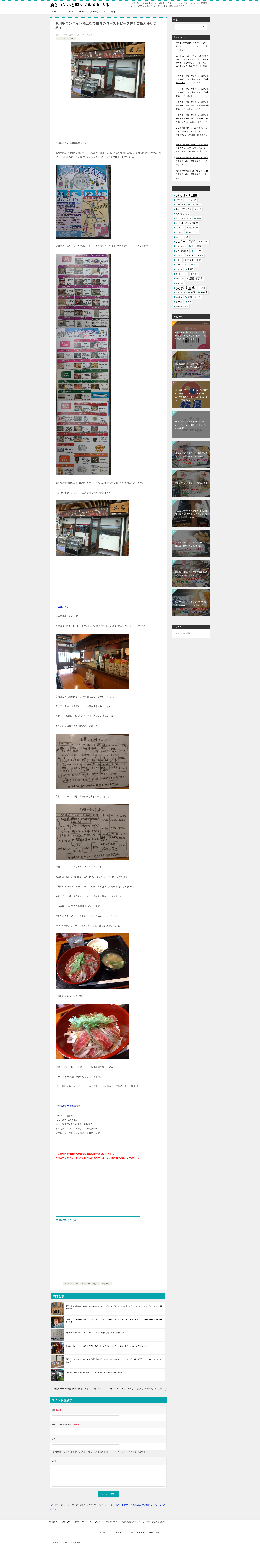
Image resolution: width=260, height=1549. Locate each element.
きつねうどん (191, 200)
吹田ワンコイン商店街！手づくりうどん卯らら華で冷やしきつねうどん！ (137, 1389)
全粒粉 (190, 269)
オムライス (179, 227)
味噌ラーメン (181, 274)
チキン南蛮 (196, 246)
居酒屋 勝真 (68, 1106)
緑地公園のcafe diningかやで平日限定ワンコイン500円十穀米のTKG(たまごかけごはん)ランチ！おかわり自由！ (80, 1389)
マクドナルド (194, 260)
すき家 (199, 209)
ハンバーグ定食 (196, 255)
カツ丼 (179, 232)
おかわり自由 (187, 195)
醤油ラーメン (182, 306)
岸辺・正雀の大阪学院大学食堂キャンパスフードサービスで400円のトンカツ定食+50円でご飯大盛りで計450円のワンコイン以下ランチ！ (114, 1307)
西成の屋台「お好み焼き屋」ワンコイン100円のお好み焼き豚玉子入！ (191, 365)
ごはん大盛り (180, 204)
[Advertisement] (108, 121)
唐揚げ (195, 274)
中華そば (179, 269)
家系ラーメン (180, 292)
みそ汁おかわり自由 (187, 223)
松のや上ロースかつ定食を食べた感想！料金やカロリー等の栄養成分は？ (191, 603)
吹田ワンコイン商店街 (90, 1284)
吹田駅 (72, 39)
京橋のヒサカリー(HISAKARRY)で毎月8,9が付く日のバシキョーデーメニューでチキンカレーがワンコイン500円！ (109, 1346)
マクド (178, 260)
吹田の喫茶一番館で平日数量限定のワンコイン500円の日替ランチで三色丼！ (95, 1373)
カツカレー (193, 228)
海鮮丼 (204, 292)
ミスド (196, 264)
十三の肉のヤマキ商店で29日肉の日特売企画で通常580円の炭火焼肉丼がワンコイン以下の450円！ (191, 514)
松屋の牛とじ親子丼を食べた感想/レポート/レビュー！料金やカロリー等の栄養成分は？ (192, 79)
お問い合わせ (109, 12)
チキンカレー (181, 246)
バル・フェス (61, 39)
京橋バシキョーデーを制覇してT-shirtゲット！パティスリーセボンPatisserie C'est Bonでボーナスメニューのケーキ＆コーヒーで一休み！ (114, 1321)
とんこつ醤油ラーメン (183, 218)
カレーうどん (193, 232)
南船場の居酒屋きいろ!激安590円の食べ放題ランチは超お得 (191, 574)
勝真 (60, 606)
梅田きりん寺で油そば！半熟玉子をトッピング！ (191, 484)
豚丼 (189, 302)
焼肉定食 (179, 297)
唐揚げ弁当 (179, 283)
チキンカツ (204, 241)
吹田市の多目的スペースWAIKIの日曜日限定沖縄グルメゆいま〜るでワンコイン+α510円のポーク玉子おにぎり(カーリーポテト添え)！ (114, 1360)
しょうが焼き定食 (183, 209)
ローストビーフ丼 (71, 1284)
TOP (68, 1522)
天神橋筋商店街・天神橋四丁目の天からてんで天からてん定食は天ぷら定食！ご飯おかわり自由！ (192, 131)
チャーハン (198, 251)
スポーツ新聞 (185, 241)
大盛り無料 (106, 1284)
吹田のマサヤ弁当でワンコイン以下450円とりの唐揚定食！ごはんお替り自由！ (96, 1333)
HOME (54, 12)
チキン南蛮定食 (182, 251)
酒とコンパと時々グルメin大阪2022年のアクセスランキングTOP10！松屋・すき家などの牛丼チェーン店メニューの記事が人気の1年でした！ (191, 395)
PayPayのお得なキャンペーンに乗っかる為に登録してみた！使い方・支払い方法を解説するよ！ (191, 335)
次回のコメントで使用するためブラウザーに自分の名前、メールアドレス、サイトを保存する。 (100, 1452)
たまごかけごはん (182, 214)
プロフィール (68, 12)
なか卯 (199, 218)
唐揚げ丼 (180, 279)
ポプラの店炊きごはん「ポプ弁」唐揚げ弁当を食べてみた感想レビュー (191, 544)
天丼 (203, 288)
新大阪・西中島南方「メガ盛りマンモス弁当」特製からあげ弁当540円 (191, 454)
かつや (179, 200)
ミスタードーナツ (182, 264)
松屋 (193, 292)
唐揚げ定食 (196, 278)
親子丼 (179, 302)
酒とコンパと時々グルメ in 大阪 (80, 4)
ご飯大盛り (195, 205)
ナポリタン (179, 255)
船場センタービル (194, 297)
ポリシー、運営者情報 (88, 12)
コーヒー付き (182, 237)
